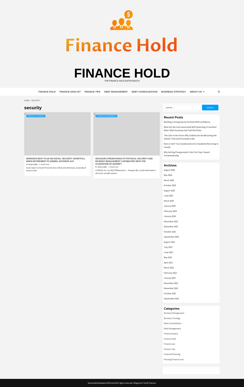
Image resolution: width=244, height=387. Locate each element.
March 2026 (169, 180)
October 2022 (170, 293)
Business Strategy (173, 91)
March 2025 (169, 200)
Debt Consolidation (144, 91)
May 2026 (168, 175)
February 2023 (170, 273)
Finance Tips (92, 91)
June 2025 (168, 195)
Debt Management (116, 91)
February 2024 (170, 211)
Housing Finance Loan (174, 359)
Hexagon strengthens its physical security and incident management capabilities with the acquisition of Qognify (124, 161)
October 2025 (170, 185)
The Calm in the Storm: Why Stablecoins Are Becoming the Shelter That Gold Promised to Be (190, 137)
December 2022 (171, 283)
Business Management (106, 116)
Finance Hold (122, 73)
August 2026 (169, 170)
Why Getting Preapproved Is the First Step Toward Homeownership (187, 154)
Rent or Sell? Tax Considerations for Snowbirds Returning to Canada (191, 145)
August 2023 (169, 242)
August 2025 (169, 190)
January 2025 (170, 206)
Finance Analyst (70, 91)
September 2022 (171, 298)
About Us (196, 91)
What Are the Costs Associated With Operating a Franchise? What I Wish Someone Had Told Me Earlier (190, 129)
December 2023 (171, 221)
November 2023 (171, 226)
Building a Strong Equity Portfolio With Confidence (187, 122)
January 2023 (170, 278)
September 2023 (171, 236)
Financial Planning (36, 116)
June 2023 (168, 252)
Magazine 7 (139, 383)
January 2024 (170, 216)
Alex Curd (33, 164)
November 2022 (171, 288)
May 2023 (168, 257)
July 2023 (168, 247)
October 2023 (170, 231)
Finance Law (169, 344)
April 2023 (168, 262)
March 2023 (169, 267)
